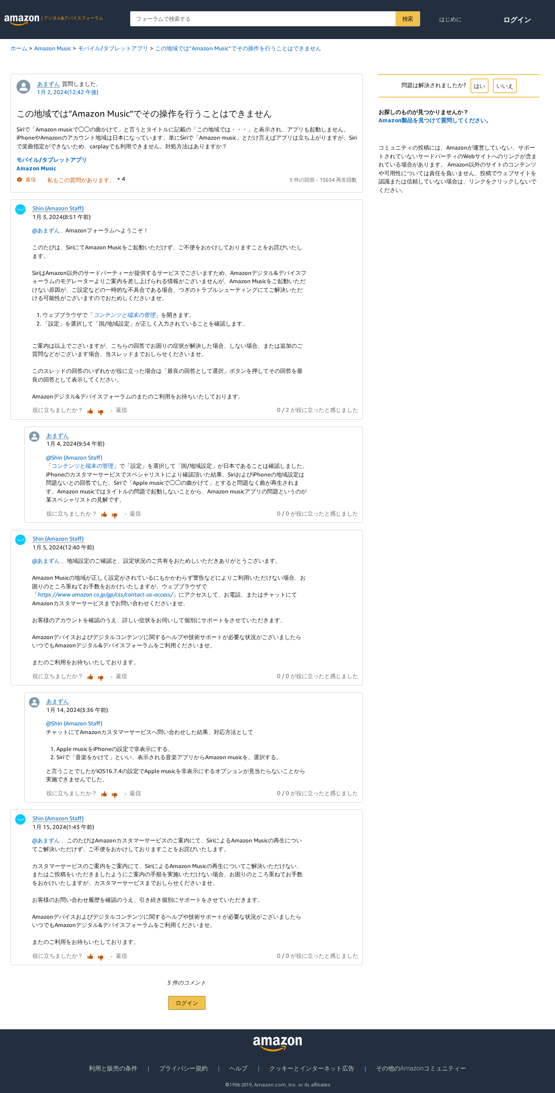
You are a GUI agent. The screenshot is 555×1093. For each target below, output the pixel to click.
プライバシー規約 (183, 1068)
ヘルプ (238, 1068)
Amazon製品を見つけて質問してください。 (435, 120)
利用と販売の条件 (113, 1068)
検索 (407, 18)
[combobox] (275, 18)
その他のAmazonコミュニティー (421, 1068)
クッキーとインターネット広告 (311, 1068)
